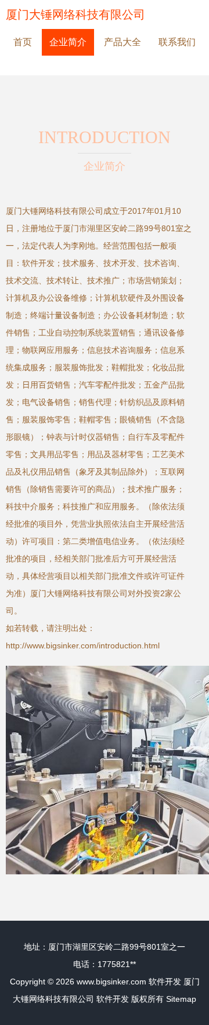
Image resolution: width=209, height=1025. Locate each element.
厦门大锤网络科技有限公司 (75, 14)
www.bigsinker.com (111, 981)
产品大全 (122, 42)
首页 (22, 42)
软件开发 (165, 981)
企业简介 (68, 42)
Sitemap (181, 999)
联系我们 (177, 42)
